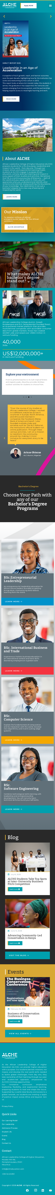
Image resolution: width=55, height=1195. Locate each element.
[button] (50, 5)
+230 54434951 (8, 1174)
